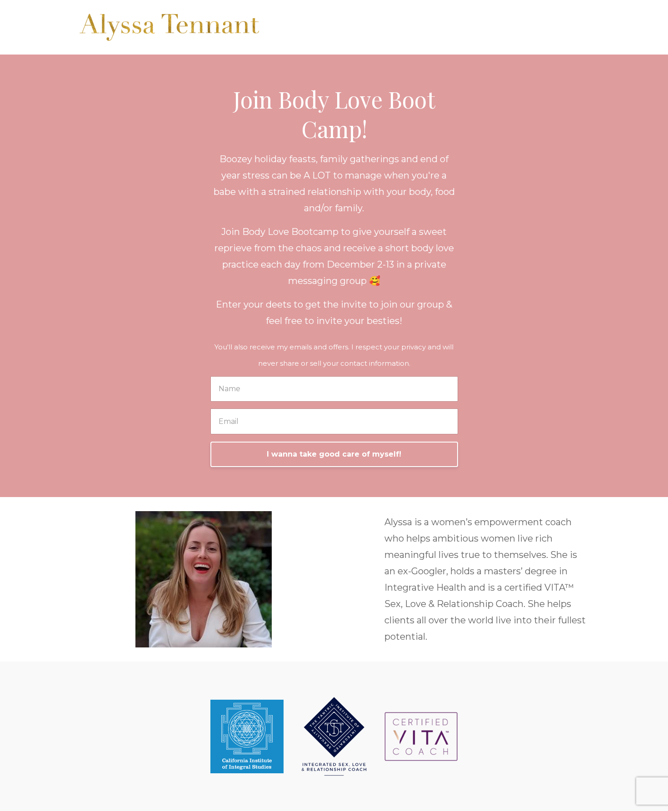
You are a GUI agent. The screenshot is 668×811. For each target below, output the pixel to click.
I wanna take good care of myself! (334, 454)
